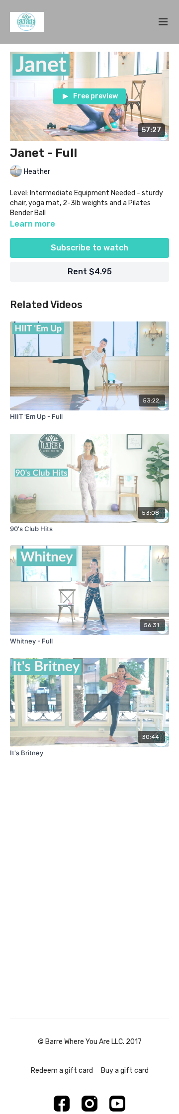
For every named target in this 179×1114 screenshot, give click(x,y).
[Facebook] (62, 1104)
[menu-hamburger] (163, 22)
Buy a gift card (125, 1070)
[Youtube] (117, 1104)
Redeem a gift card (62, 1070)
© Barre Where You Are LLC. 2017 (90, 1041)
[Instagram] (89, 1104)
